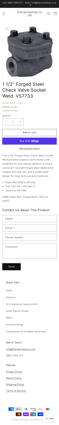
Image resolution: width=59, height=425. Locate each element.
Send (11, 266)
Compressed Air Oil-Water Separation (26, 331)
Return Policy (14, 378)
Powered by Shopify (40, 419)
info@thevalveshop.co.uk (20, 349)
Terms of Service (16, 390)
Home (9, 290)
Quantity (6, 115)
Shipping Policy (15, 384)
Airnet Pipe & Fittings (17, 311)
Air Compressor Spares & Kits (22, 304)
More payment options (29, 148)
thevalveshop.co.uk (25, 419)
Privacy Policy (14, 371)
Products (11, 297)
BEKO (9, 317)
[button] (3, 13)
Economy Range (14, 324)
